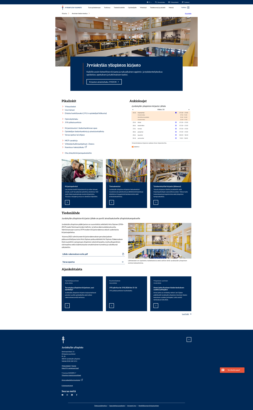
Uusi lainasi (70, 110)
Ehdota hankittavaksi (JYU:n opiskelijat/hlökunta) (86, 113)
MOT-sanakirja (71, 140)
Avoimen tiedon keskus (80, 13)
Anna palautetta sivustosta (71, 380)
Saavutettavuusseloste (117, 406)
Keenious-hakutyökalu (74, 147)
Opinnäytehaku (71, 119)
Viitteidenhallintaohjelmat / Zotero (79, 144)
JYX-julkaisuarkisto (73, 122)
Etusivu (64, 13)
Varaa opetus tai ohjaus (75, 135)
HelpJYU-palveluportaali (70, 368)
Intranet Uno (131, 406)
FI (149, 2)
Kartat (74, 366)
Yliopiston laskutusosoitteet (71, 375)
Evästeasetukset (67, 385)
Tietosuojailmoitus (100, 406)
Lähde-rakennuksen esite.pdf (75, 254)
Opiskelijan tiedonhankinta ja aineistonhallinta (84, 131)
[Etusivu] (72, 7)
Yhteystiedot (70, 106)
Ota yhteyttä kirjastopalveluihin (78, 153)
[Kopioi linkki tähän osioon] (82, 213)
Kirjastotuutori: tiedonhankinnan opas (81, 128)
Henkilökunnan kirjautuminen (148, 406)
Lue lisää (185, 314)
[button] (232, 370)
